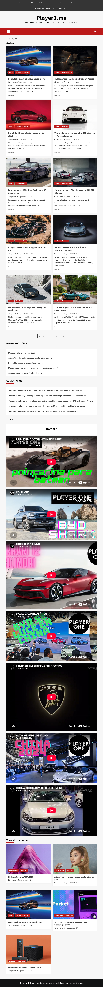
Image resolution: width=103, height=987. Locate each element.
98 (56, 336)
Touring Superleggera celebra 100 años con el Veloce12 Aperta (74, 135)
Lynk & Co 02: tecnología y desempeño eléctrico (26, 135)
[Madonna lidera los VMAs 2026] (28, 859)
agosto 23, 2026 (24, 82)
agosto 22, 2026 (70, 928)
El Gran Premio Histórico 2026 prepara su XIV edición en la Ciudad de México (53, 390)
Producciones (73, 3)
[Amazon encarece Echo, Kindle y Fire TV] (28, 949)
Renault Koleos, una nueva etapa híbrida (27, 78)
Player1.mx (51, 18)
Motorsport (23, 3)
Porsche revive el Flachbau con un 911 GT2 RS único (74, 192)
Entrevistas (86, 3)
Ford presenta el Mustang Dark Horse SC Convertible (27, 192)
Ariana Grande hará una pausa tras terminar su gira (30, 358)
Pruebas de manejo (42, 8)
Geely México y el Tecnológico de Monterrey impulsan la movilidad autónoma (53, 395)
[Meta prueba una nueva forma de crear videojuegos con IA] (75, 904)
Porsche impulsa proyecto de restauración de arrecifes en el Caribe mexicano (52, 406)
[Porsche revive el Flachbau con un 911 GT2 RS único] (75, 172)
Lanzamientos (67, 72)
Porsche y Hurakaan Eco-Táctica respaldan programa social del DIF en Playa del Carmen (57, 401)
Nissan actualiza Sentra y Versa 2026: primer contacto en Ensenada (49, 411)
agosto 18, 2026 (70, 254)
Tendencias (69, 916)
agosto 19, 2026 (24, 197)
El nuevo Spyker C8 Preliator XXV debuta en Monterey (73, 309)
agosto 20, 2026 (70, 82)
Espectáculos (13, 870)
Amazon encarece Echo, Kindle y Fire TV (25, 373)
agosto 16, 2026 (70, 314)
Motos (33, 3)
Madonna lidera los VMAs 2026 (21, 353)
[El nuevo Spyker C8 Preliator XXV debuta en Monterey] (75, 289)
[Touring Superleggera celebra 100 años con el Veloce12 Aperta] (75, 115)
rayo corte (13, 82)
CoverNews (64, 983)
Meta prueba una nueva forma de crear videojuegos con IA (33, 368)
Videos (62, 3)
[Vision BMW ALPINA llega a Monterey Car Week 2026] (28, 289)
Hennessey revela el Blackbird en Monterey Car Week (70, 249)
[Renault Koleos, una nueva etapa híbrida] (28, 61)
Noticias (42, 3)
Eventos (65, 127)
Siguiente (64, 336)
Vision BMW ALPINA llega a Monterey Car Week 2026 (27, 309)
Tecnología (52, 3)
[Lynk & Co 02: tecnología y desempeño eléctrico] (28, 115)
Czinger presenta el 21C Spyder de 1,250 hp (27, 249)
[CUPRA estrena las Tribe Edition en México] (75, 61)
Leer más (11, 95)
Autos (13, 3)
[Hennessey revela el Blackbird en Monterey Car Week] (75, 229)
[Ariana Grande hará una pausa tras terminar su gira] (75, 859)
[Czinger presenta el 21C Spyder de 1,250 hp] (28, 229)
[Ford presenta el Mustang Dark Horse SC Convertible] (28, 172)
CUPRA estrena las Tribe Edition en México (74, 78)
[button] (8, 31)
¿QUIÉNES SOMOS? (60, 8)
